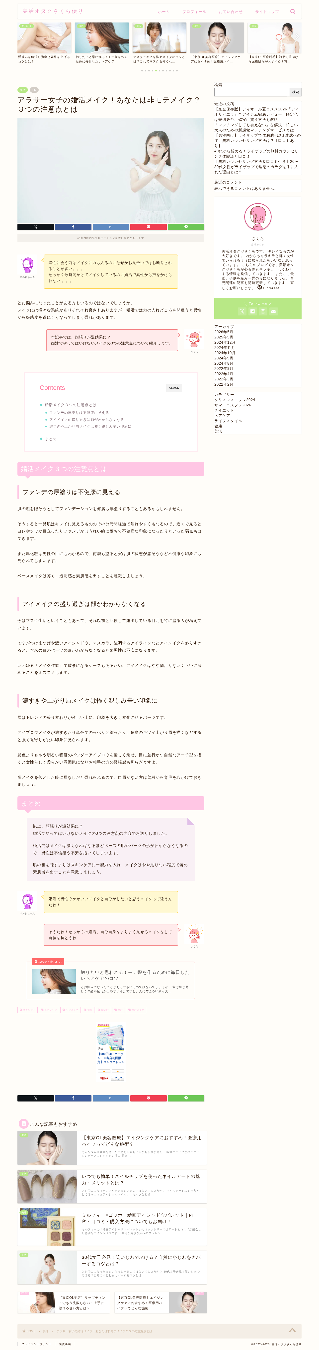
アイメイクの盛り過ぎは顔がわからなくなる (86, 420)
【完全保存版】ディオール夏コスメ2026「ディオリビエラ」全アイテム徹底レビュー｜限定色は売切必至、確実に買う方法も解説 (256, 114)
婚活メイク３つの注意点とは (71, 405)
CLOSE (174, 387)
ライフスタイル (228, 421)
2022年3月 (224, 379)
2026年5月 (224, 332)
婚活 (120, 1010)
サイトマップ (267, 11)
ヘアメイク (71, 1010)
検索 (218, 85)
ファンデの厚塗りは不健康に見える (79, 413)
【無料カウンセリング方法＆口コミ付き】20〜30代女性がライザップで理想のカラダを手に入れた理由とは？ (256, 166)
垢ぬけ (104, 1010)
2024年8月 (224, 363)
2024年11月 (224, 347)
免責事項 (65, 1344)
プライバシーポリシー (36, 1344)
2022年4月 (224, 374)
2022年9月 (224, 368)
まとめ (51, 439)
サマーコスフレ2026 (232, 405)
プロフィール (194, 11)
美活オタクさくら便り (53, 11)
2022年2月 (224, 384)
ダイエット (224, 410)
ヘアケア (222, 415)
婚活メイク (137, 1010)
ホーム (164, 11)
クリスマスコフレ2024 (234, 400)
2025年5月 (224, 337)
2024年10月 (225, 353)
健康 (218, 426)
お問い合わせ (231, 11)
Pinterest (271, 288)
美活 (22, 89)
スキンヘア (50, 1010)
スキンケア (28, 1010)
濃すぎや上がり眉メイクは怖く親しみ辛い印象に (90, 426)
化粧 (89, 1010)
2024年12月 (225, 342)
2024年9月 (224, 358)
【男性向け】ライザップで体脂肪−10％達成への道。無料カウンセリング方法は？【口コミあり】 (257, 140)
